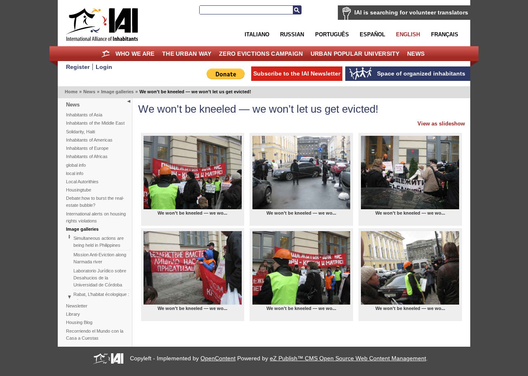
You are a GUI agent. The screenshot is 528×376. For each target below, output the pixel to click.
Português (332, 34)
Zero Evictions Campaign (261, 53)
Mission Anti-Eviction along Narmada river (99, 258)
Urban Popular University (355, 53)
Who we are (135, 53)
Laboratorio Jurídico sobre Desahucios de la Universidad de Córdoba (99, 277)
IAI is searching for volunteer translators (411, 12)
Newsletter (76, 305)
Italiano (257, 34)
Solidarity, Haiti (80, 131)
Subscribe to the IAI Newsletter (296, 73)
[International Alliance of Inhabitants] (102, 24)
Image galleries (117, 91)
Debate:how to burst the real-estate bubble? (95, 202)
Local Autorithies (82, 181)
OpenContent (218, 358)
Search (297, 10)
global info (76, 165)
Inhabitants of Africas (87, 156)
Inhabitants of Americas (89, 139)
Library (73, 314)
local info (74, 173)
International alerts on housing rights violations (96, 217)
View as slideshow (441, 124)
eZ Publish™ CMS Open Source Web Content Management (348, 358)
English (408, 34)
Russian (292, 34)
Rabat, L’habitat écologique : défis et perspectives (101, 298)
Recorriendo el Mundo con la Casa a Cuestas (94, 335)
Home (106, 53)
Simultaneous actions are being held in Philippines (98, 242)
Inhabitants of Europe (87, 148)
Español (372, 34)
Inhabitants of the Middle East (95, 123)
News (415, 53)
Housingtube (78, 189)
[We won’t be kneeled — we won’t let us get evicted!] (193, 172)
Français (444, 34)
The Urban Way (187, 53)
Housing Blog (79, 322)
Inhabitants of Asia (84, 114)
